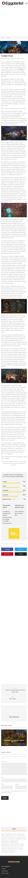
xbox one (12, 851)
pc (24, 838)
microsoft (10, 838)
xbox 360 (4, 851)
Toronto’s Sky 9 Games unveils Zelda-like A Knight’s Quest (15, 690)
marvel (4, 838)
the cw (3, 848)
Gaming (12, 58)
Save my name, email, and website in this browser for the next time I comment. (14, 791)
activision (9, 835)
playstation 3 (14, 841)
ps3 (12, 845)
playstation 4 (5, 845)
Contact (4, 868)
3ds (3, 835)
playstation (5, 841)
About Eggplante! (6, 866)
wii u (16, 848)
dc (15, 835)
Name (3, 777)
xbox (21, 848)
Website (17, 784)
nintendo (18, 838)
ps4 (17, 845)
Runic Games (13, 543)
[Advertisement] (14, 21)
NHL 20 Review (12, 698)
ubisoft (10, 848)
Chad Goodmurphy (5, 58)
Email (2, 784)
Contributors (5, 871)
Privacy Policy (5, 873)
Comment (3, 761)
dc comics (20, 835)
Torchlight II (21, 543)
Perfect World (5, 543)
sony (22, 845)
